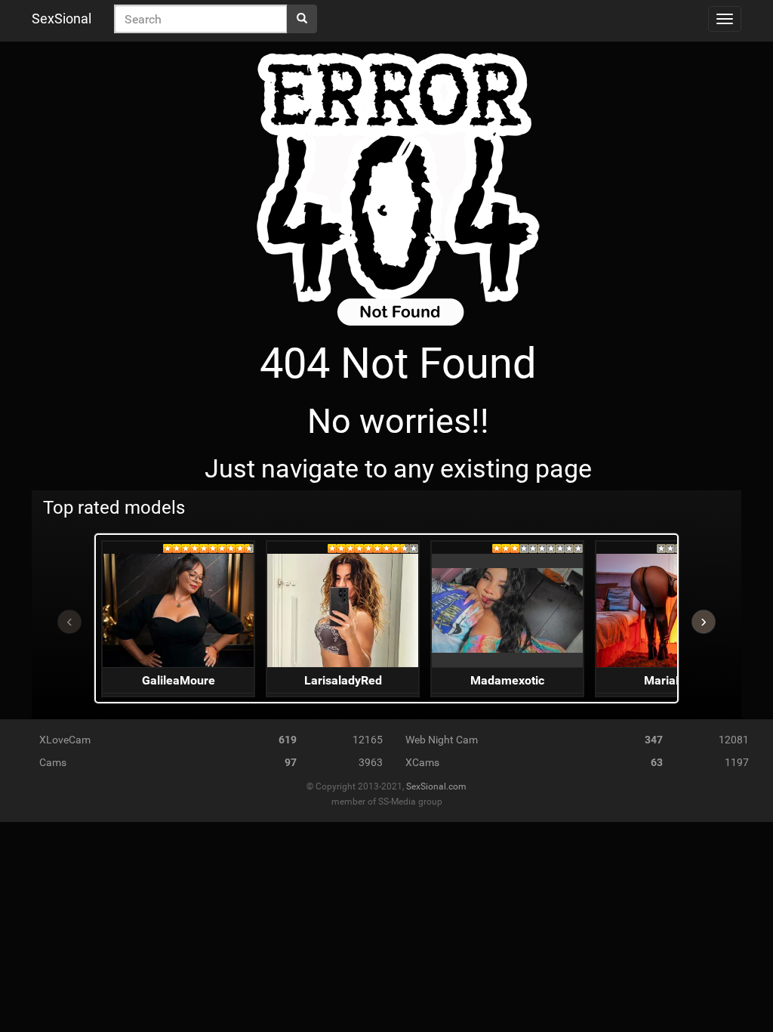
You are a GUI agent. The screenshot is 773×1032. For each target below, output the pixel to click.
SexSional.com (436, 786)
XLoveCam (65, 740)
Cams (52, 762)
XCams (422, 762)
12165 (368, 740)
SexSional (61, 18)
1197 (737, 762)
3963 (371, 762)
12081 (734, 740)
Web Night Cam (441, 740)
